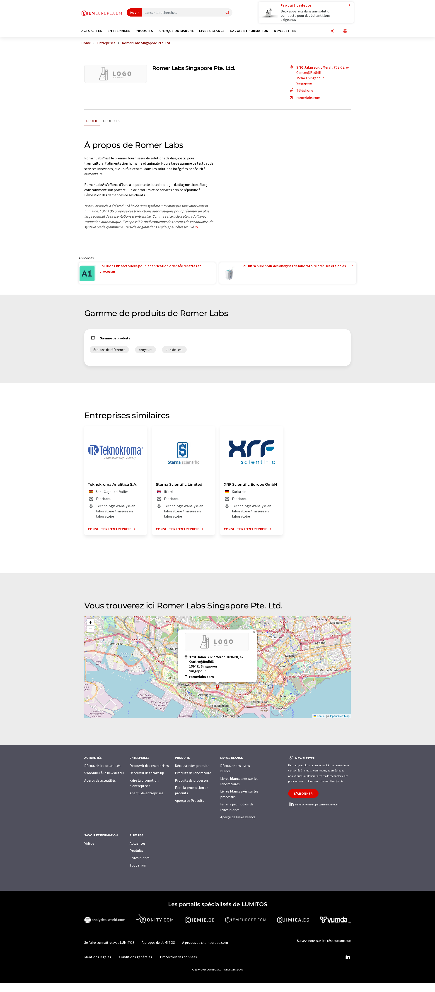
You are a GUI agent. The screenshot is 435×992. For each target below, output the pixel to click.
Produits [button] (144, 31)
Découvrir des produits (192, 765)
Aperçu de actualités (100, 780)
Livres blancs (140, 857)
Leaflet (320, 716)
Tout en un (138, 865)
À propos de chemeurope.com (205, 942)
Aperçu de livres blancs (237, 817)
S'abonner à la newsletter (104, 773)
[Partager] (332, 31)
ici (196, 227)
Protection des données (178, 957)
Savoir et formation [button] (249, 31)
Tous (133, 12)
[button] (217, 687)
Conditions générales (135, 957)
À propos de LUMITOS (158, 942)
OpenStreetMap (340, 716)
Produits (111, 121)
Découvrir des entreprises (149, 765)
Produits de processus (192, 780)
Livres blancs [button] (212, 31)
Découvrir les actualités (102, 765)
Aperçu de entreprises (146, 793)
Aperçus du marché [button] (176, 31)
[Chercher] (227, 12)
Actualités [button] (91, 31)
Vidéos (89, 843)
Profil (92, 121)
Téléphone (304, 90)
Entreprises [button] (119, 31)
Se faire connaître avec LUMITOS (109, 942)
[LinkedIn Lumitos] (347, 957)
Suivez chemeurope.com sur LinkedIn (316, 804)
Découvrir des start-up (147, 773)
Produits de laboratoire (193, 773)
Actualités (137, 843)
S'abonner (303, 793)
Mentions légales (97, 957)
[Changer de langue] (345, 31)
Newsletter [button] (285, 31)
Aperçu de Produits (189, 800)
